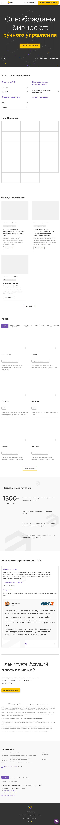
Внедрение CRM (8, 82)
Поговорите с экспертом (48, 2)
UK (12, 777)
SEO (2, 103)
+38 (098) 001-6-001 (29, 2)
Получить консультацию (30, 45)
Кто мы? (3, 753)
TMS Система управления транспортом (41, 91)
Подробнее (8, 248)
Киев (3, 781)
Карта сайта (26, 818)
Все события (30, 306)
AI (36, 58)
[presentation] (50, 644)
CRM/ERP (43, 58)
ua (28, 821)
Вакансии (4, 760)
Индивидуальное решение (15, 326)
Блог (2, 758)
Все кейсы (4, 326)
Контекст (4, 107)
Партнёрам (4, 755)
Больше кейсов (30, 468)
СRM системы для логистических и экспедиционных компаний (20, 758)
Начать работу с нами (10, 690)
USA (18, 777)
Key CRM (4, 92)
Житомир (13, 781)
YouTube (3, 763)
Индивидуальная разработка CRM (40, 83)
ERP (36, 325)
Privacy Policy (34, 818)
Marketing (54, 58)
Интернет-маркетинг (10, 97)
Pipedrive (4, 88)
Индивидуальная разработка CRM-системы (23, 755)
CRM (42, 325)
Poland (25, 777)
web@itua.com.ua (11, 792)
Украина (5, 777)
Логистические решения (27, 326)
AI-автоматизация (40, 97)
